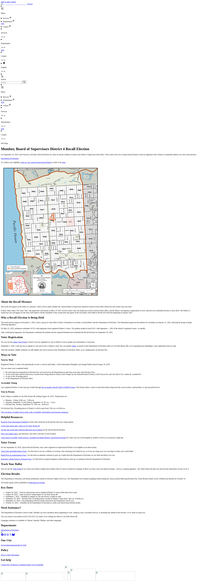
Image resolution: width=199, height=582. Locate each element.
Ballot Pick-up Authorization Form (13, 455)
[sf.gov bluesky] (13, 535)
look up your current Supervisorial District (36, 162)
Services (4, 545)
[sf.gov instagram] (5, 535)
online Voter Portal (19, 342)
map (63, 162)
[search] (24, 82)
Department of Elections (10, 158)
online (74, 346)
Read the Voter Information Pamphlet (14, 422)
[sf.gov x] (10, 535)
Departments (11, 545)
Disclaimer (15, 555)
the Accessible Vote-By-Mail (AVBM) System (58, 387)
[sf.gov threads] (7, 535)
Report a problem (19, 565)
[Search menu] (99, 75)
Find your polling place (9, 434)
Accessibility (39, 565)
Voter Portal (17, 469)
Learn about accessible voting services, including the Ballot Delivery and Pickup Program (33, 438)
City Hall (22, 545)
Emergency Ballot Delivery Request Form (16, 459)
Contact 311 (29, 565)
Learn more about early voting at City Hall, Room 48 (20, 426)
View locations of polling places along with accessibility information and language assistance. (35, 412)
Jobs (2, 24)
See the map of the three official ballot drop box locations (21, 430)
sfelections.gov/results (37, 483)
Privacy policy (6, 555)
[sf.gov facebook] (2, 535)
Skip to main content (8, 2)
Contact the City (7, 565)
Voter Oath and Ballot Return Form (14, 451)
